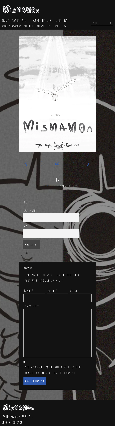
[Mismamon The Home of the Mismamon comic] (21, 8)
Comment (31, 306)
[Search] (110, 23)
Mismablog (47, 20)
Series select (61, 20)
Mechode (46, 186)
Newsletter (29, 26)
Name (28, 291)
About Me (35, 20)
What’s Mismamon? (11, 26)
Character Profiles (10, 20)
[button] (49, 26)
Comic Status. (59, 26)
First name (30, 210)
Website (75, 291)
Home (24, 20)
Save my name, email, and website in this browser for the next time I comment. (52, 370)
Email (26, 226)
